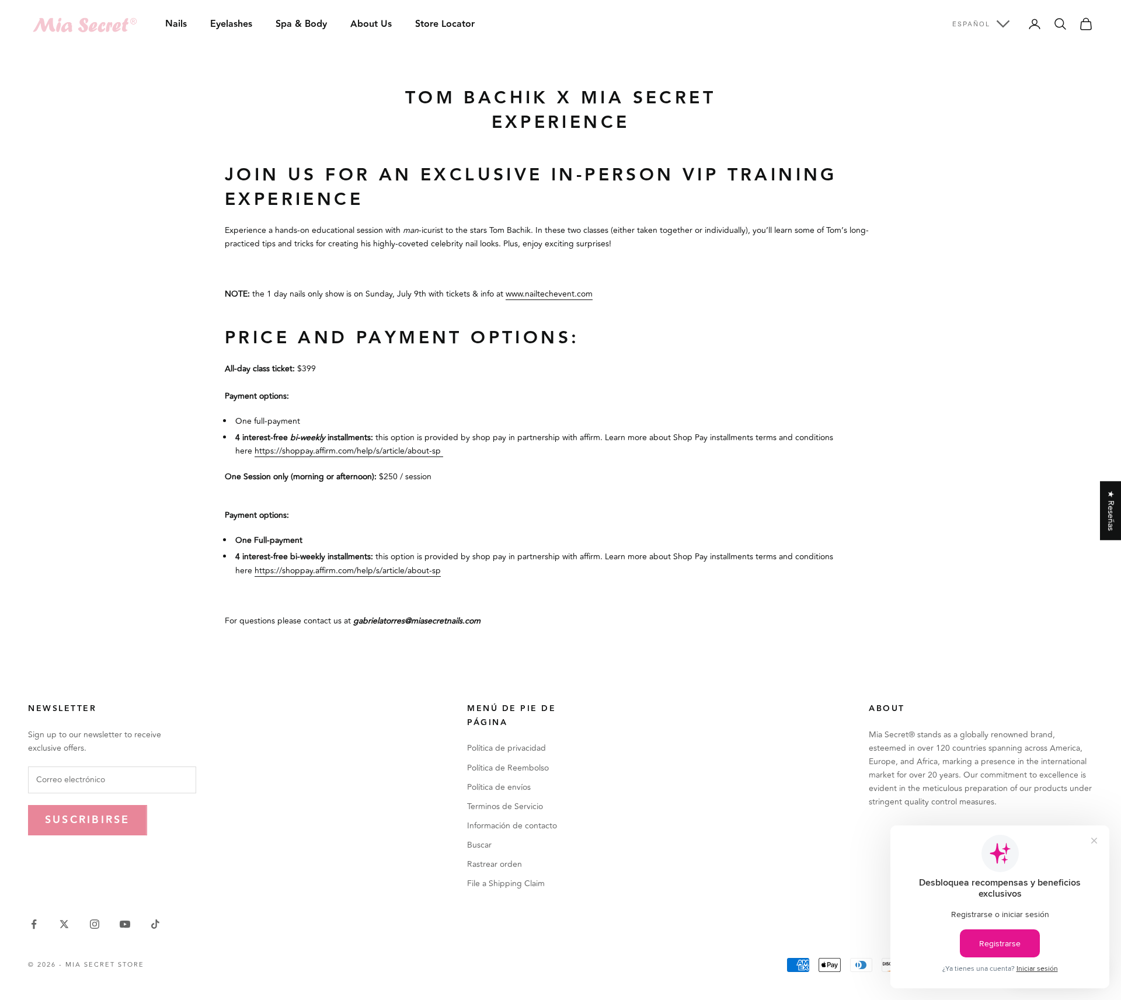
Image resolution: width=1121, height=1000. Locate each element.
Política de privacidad (506, 748)
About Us (371, 24)
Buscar (479, 845)
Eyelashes (231, 24)
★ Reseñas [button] (1111, 510)
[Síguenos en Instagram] (94, 924)
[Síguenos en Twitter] (64, 924)
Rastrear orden (494, 864)
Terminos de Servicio (505, 806)
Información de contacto (512, 826)
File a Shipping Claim (506, 883)
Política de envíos (499, 787)
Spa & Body (301, 24)
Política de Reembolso (508, 768)
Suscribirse (87, 819)
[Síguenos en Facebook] (34, 924)
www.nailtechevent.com (549, 294)
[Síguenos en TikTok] (155, 924)
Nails (176, 24)
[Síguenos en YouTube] (125, 924)
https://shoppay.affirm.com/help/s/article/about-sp (349, 451)
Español (971, 24)
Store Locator (445, 24)
